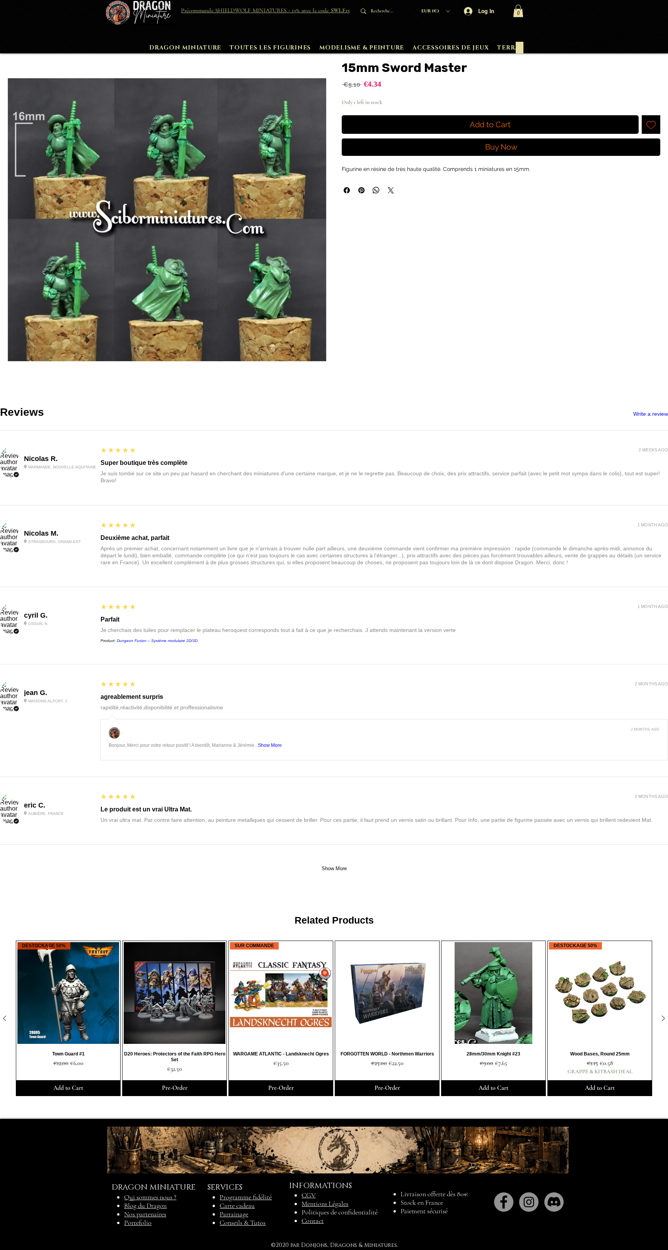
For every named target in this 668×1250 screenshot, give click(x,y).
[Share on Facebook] (346, 190)
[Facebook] (503, 1202)
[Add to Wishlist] (651, 124)
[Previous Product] (4, 1018)
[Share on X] (390, 190)
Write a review (650, 414)
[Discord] (554, 1202)
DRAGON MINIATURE (154, 1187)
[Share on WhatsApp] (376, 190)
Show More (270, 745)
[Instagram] (528, 1202)
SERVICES (225, 1187)
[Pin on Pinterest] (361, 190)
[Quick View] (175, 993)
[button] (435, 11)
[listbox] (435, 11)
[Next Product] (663, 1018)
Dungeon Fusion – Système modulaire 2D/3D (157, 641)
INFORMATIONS (320, 1186)
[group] (334, 1018)
